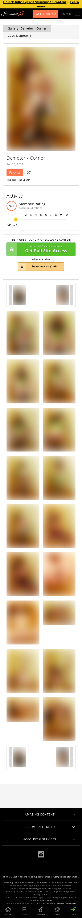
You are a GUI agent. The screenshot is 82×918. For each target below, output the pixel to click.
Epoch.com (46, 900)
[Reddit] (41, 854)
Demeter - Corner (26, 158)
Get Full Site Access (46, 249)
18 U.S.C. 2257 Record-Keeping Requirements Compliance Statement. (41, 876)
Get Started (46, 14)
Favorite (14, 172)
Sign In (66, 13)
